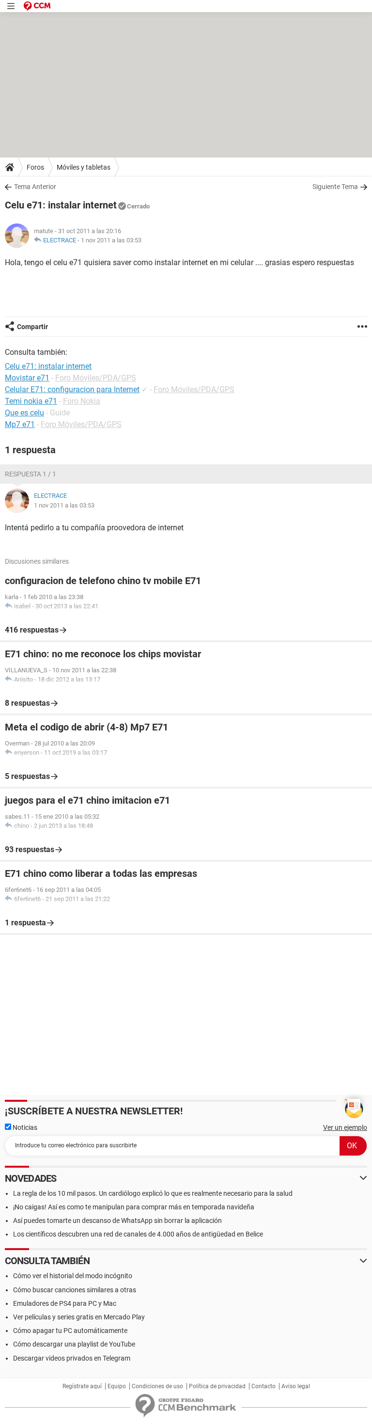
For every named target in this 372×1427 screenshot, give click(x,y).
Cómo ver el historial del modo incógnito (72, 1276)
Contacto (263, 1386)
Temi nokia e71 (31, 401)
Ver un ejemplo (345, 1127)
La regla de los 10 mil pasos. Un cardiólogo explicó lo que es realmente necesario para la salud (153, 1193)
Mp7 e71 (20, 424)
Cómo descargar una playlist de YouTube (74, 1344)
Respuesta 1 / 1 (30, 474)
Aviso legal (295, 1386)
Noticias (24, 1127)
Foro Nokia (81, 401)
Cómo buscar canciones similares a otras (74, 1290)
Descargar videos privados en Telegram (71, 1358)
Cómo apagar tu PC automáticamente (70, 1330)
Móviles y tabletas (83, 167)
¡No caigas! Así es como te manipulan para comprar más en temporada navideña (133, 1207)
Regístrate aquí (82, 1386)
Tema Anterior (35, 186)
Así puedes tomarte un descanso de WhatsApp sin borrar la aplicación (117, 1220)
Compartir (32, 327)
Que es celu (24, 412)
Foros (35, 167)
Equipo (117, 1386)
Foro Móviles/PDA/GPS (95, 377)
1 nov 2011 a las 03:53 (111, 240)
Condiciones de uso (157, 1386)
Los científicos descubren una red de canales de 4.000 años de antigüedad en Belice (138, 1234)
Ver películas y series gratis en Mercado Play (79, 1317)
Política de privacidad (217, 1386)
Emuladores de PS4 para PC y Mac (64, 1303)
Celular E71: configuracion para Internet (72, 389)
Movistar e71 (27, 377)
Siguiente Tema (335, 186)
